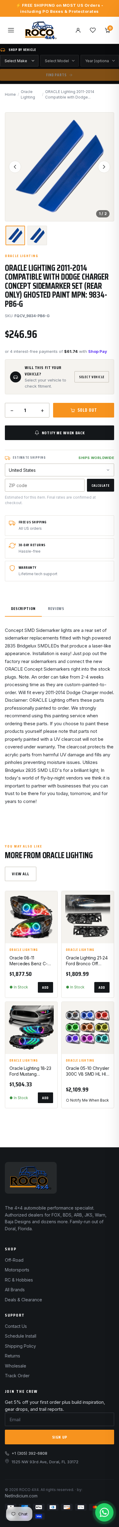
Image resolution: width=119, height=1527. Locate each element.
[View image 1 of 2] (15, 235)
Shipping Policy (20, 1346)
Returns (12, 1355)
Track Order (17, 1375)
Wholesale (15, 1365)
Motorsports (17, 1269)
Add (45, 987)
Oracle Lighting (28, 94)
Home (10, 94)
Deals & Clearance (23, 1299)
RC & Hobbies (19, 1279)
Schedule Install (20, 1336)
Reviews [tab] (56, 608)
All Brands (15, 1289)
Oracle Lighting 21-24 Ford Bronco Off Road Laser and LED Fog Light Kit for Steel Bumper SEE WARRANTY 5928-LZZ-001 (87, 961)
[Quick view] (50, 916)
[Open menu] (11, 30)
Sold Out (87, 410)
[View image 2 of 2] (37, 235)
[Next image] (104, 167)
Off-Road (14, 1260)
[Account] (78, 30)
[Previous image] (15, 167)
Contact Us (16, 1326)
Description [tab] (23, 608)
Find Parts (56, 75)
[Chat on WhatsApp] (104, 1512)
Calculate (101, 485)
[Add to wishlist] (50, 901)
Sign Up (59, 1437)
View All (20, 873)
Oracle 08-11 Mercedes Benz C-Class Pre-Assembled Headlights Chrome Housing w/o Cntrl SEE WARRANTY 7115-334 (31, 961)
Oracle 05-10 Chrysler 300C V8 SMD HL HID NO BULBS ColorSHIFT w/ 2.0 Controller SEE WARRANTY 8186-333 (88, 1071)
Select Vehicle (91, 377)
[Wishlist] (92, 30)
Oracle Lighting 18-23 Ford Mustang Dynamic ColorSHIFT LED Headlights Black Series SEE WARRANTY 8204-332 (30, 1071)
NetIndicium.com (21, 1495)
